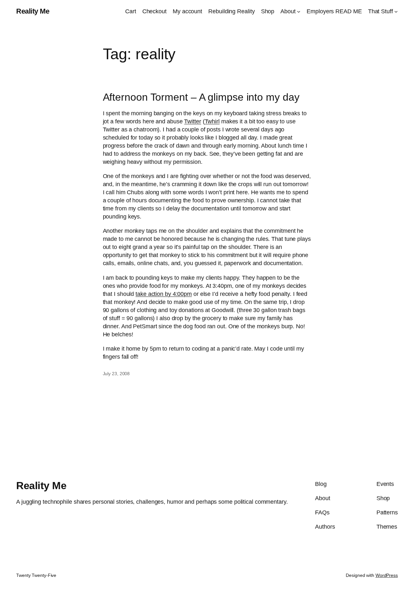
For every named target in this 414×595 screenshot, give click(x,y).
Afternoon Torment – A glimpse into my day (201, 97)
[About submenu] (298, 11)
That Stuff (380, 11)
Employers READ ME (334, 11)
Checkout (154, 11)
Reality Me (32, 11)
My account (187, 11)
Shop (268, 11)
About (288, 11)
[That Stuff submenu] (396, 11)
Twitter (192, 121)
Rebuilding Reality (231, 11)
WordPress (387, 575)
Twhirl (212, 121)
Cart (130, 11)
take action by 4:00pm (164, 294)
